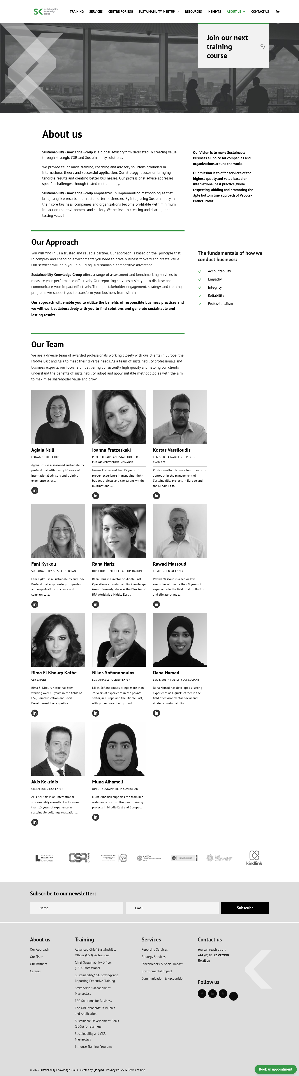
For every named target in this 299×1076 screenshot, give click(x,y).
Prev (35, 858)
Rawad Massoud (169, 564)
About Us (234, 12)
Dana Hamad (166, 672)
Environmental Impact (157, 971)
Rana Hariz (103, 564)
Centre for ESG (120, 12)
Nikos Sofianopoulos (113, 672)
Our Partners (38, 964)
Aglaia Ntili (42, 450)
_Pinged (99, 1070)
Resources (193, 12)
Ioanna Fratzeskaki (111, 450)
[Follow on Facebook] (202, 993)
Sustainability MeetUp (157, 12)
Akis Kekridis (44, 782)
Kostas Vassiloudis (171, 450)
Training (77, 12)
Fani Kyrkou (43, 564)
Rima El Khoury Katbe (54, 672)
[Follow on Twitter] (223, 993)
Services (96, 12)
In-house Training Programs (93, 1046)
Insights (214, 12)
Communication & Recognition (163, 978)
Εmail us (204, 961)
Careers (35, 971)
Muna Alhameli (107, 782)
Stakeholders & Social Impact (162, 964)
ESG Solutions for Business (93, 1001)
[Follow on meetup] (233, 996)
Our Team (36, 957)
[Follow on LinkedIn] (34, 490)
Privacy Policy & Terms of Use (125, 1070)
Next (263, 858)
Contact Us (260, 12)
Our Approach (39, 949)
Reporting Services (155, 949)
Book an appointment (275, 1069)
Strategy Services (153, 957)
